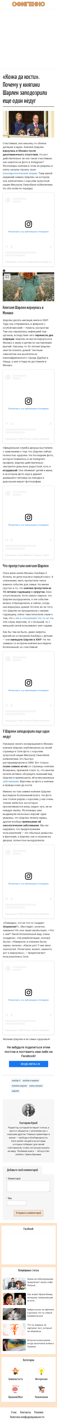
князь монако (36, 1086)
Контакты (25, 1412)
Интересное (41, 1379)
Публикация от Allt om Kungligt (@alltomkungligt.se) (28, 262)
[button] (4, 270)
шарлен (15, 1091)
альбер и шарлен (31, 1080)
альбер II (16, 1080)
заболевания (11, 781)
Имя (9, 1198)
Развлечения (41, 1397)
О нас (14, 1412)
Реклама (38, 1412)
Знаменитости (15, 1379)
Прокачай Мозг (15, 1397)
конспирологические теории (20, 173)
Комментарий (13, 1178)
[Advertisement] (28, 39)
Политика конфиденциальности (27, 1417)
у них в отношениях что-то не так (33, 618)
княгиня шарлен (19, 1086)
